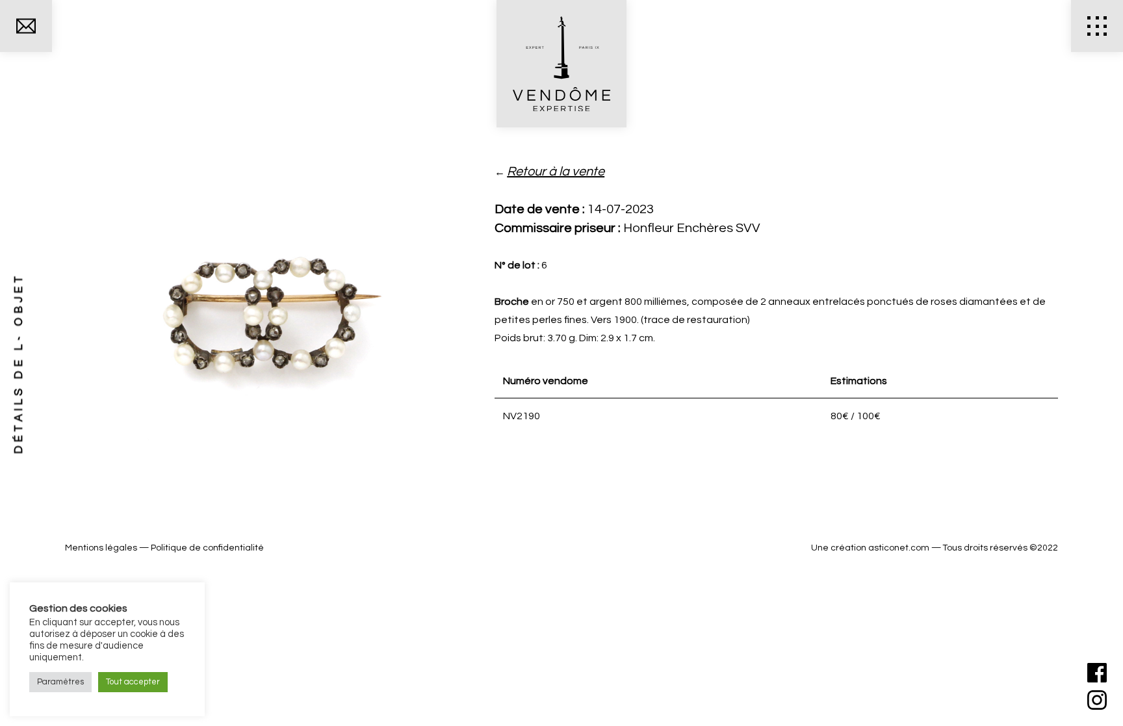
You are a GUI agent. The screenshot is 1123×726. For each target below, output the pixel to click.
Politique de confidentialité (207, 547)
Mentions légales (101, 547)
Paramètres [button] (60, 681)
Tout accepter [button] (133, 681)
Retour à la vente (555, 171)
